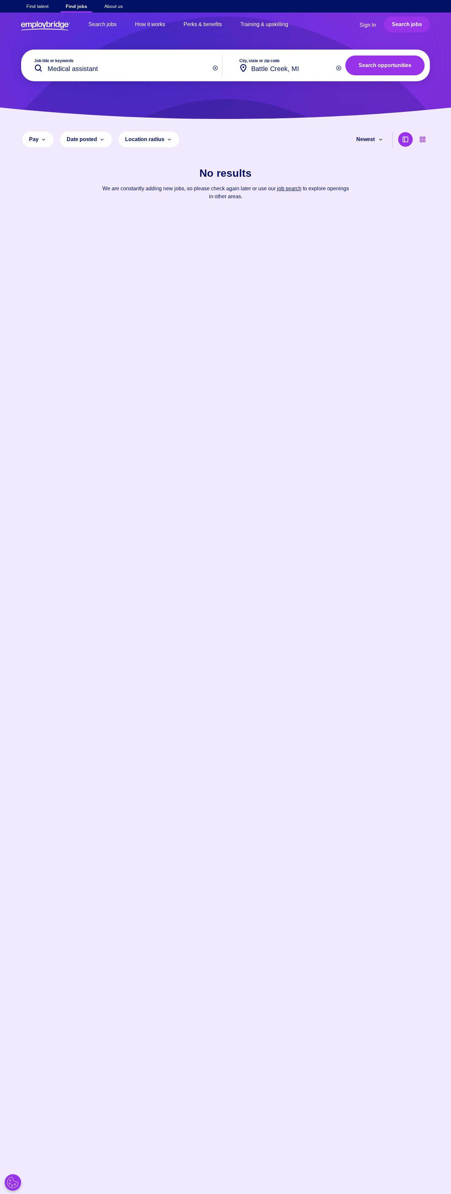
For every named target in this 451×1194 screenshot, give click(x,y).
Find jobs (76, 6)
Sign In (368, 25)
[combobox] (286, 65)
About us (113, 6)
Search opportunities (385, 65)
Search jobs (102, 24)
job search (289, 188)
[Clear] (215, 68)
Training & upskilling (264, 24)
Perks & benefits (203, 24)
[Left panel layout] (405, 139)
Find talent (37, 6)
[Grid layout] (422, 139)
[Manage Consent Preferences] (13, 1182)
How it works (150, 24)
